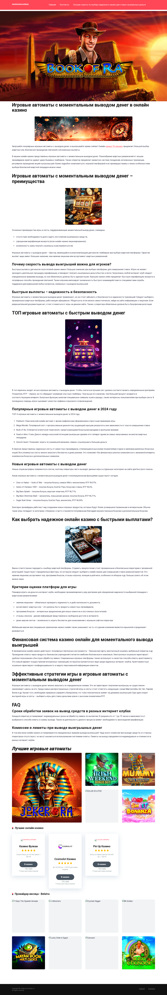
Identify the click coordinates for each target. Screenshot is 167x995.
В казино (28, 864)
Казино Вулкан (28, 846)
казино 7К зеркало (114, 146)
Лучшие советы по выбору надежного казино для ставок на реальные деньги (109, 5)
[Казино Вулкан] (28, 839)
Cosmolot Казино (65, 859)
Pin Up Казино (101, 846)
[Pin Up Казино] (102, 839)
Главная (52, 5)
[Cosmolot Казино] (65, 853)
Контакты (64, 5)
